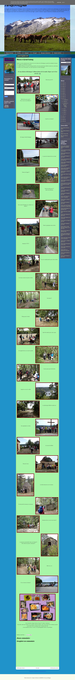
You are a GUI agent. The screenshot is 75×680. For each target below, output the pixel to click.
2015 (63, 117)
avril (64, 112)
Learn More (59, 2)
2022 (63, 89)
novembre (65, 99)
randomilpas (15, 5)
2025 (63, 84)
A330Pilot (42, 677)
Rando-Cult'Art (57, 53)
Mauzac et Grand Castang (65, 105)
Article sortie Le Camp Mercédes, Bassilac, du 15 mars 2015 (65, 227)
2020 (63, 93)
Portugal (35, 53)
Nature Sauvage (9, 53)
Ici (40, 73)
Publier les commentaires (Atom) (40, 671)
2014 (63, 119)
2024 (63, 86)
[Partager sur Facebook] (30, 634)
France (18, 53)
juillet (64, 110)
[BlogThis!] (28, 634)
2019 (63, 94)
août (64, 108)
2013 (63, 121)
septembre (65, 103)
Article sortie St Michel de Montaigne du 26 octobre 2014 (65, 234)
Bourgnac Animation (45, 53)
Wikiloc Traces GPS (64, 133)
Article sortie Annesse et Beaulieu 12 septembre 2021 (65, 146)
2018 (63, 96)
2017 (63, 98)
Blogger (49, 677)
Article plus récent (20, 668)
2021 (63, 91)
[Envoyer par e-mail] (27, 634)
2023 (63, 88)
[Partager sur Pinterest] (31, 634)
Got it (63, 2)
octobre (64, 101)
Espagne (26, 53)
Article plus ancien (54, 668)
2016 (63, 116)
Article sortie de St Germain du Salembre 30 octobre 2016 (66, 184)
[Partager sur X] (29, 634)
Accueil (37, 668)
